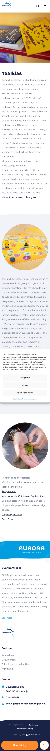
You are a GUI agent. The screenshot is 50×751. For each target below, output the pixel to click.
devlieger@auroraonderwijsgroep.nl (26, 703)
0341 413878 (12, 697)
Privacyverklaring (30, 399)
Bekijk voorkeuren (25, 393)
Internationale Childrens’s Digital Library (24, 496)
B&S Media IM (34, 734)
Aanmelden (8, 655)
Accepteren (25, 377)
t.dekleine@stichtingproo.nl (24, 197)
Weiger (25, 385)
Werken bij (7, 669)
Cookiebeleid (18, 399)
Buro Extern (8, 519)
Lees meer (7, 617)
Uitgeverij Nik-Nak (12, 514)
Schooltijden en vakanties (15, 664)
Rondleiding (19, 745)
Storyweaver (9, 491)
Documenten (9, 660)
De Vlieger (33, 725)
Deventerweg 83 (17, 689)
